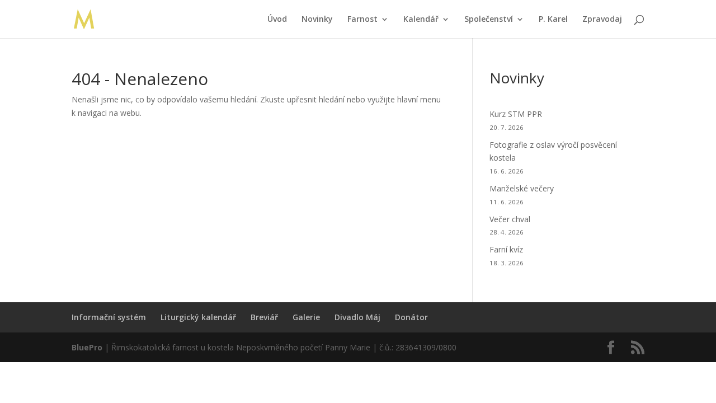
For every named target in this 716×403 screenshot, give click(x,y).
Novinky (317, 19)
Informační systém (109, 317)
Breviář (264, 317)
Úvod (277, 19)
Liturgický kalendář (198, 317)
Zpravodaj (602, 19)
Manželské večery (521, 188)
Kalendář (421, 19)
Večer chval (509, 219)
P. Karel (553, 19)
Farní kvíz (506, 249)
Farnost (362, 19)
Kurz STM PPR (515, 114)
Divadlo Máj (357, 317)
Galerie (306, 317)
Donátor (411, 317)
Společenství (488, 19)
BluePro (87, 347)
